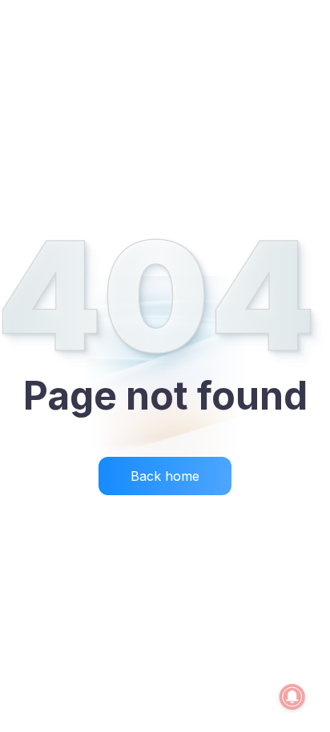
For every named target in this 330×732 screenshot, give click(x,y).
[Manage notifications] (292, 697)
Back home (165, 476)
